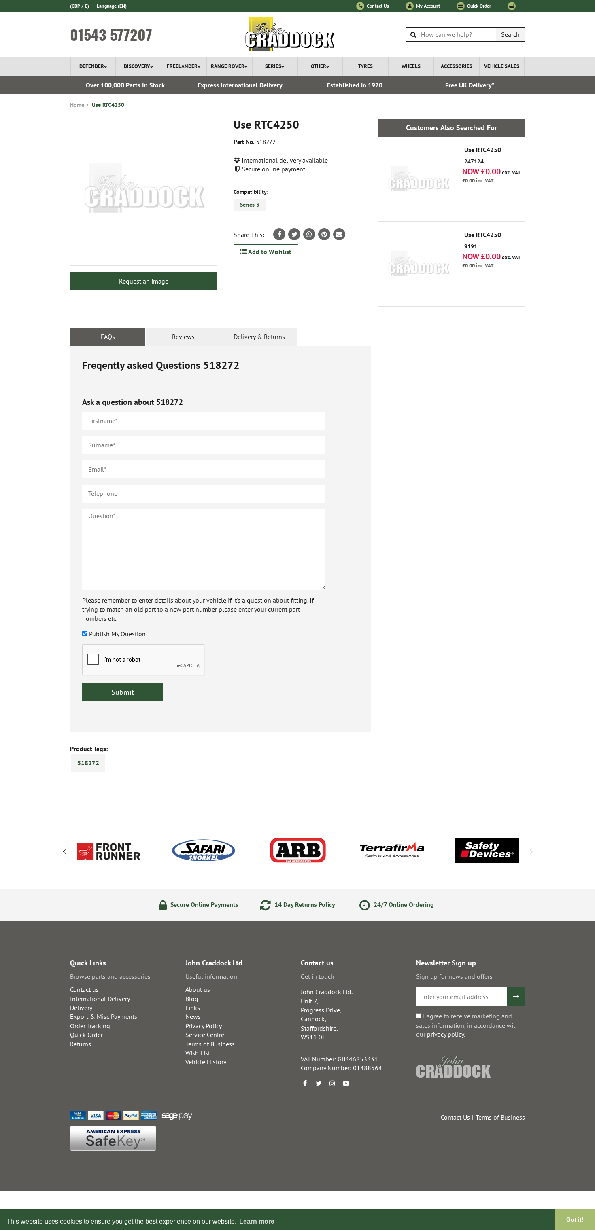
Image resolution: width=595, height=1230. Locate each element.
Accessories (456, 66)
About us (197, 989)
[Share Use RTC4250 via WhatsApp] (309, 234)
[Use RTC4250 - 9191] (418, 266)
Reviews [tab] (183, 336)
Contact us (84, 989)
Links (192, 1007)
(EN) (112, 6)
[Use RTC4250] (143, 192)
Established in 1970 (354, 85)
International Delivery (100, 999)
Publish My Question (117, 634)
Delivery (81, 1007)
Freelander (182, 66)
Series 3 (249, 204)
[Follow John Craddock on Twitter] (318, 1083)
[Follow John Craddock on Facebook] (305, 1083)
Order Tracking (90, 1026)
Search (510, 34)
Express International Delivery (240, 85)
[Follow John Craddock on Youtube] (346, 1083)
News (193, 1016)
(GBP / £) (79, 6)
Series (273, 66)
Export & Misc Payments (103, 1016)
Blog (191, 999)
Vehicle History (205, 1062)
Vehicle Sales (501, 66)
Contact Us (377, 6)
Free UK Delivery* (469, 85)
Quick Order (478, 6)
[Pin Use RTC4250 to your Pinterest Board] (324, 234)
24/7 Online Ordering (403, 904)
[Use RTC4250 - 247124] (418, 181)
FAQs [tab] (108, 336)
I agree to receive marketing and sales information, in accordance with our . (467, 1025)
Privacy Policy (203, 1026)
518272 (88, 763)
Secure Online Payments (203, 904)
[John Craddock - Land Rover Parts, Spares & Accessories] (297, 34)
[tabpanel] (220, 539)
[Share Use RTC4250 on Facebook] (279, 234)
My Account (427, 6)
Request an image (143, 281)
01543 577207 (111, 34)
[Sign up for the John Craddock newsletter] (516, 996)
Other (318, 66)
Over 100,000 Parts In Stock (125, 85)
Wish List (197, 1053)
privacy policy (445, 1034)
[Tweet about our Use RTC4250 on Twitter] (294, 234)
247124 (482, 155)
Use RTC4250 (108, 104)
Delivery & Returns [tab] (259, 336)
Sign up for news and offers (454, 976)
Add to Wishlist (269, 252)
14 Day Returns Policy (304, 904)
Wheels (411, 66)
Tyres (365, 66)
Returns (80, 1044)
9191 (482, 240)
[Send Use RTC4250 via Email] (339, 234)
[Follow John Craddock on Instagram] (332, 1083)
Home (77, 104)
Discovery (137, 66)
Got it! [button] (575, 1219)
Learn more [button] (256, 1221)
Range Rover (227, 66)
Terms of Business (210, 1044)
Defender (91, 66)
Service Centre (204, 1035)
